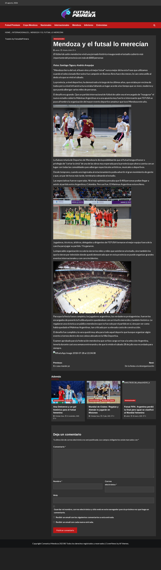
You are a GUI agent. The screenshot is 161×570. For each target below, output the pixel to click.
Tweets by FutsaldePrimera (17, 39)
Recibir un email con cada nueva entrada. (75, 522)
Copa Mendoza (30, 25)
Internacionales (61, 25)
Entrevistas (101, 25)
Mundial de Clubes (108, 400)
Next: (139, 364)
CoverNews (111, 543)
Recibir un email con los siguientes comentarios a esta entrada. (85, 517)
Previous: (61, 364)
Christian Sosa (59, 416)
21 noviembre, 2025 (73, 416)
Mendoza (76, 25)
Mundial (69, 400)
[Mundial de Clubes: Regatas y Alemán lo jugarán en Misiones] (103, 392)
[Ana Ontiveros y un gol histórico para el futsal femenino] (68, 392)
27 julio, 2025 (106, 416)
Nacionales (46, 25)
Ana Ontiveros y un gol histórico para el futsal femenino (64, 410)
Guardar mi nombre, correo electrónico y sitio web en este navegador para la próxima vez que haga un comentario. (101, 511)
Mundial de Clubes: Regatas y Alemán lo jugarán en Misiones (103, 410)
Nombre (57, 481)
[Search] (154, 25)
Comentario (59, 446)
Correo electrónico (111, 483)
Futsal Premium (12, 25)
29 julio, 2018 (67, 50)
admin (57, 50)
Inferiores (88, 25)
